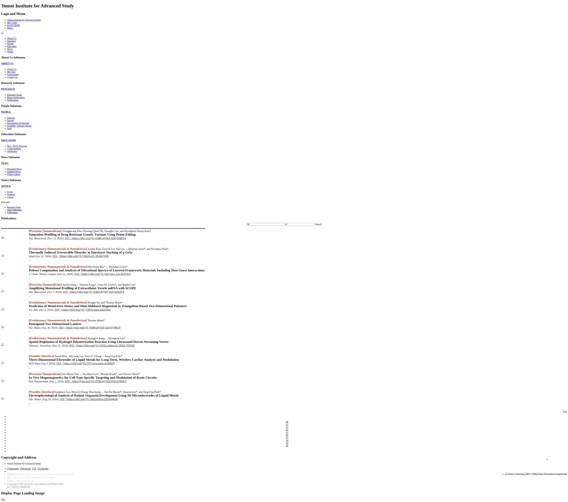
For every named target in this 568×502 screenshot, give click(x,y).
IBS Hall (11, 72)
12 (287, 424)
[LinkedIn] (42, 468)
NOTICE (6, 186)
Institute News (14, 171)
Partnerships (12, 74)
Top (3, 499)
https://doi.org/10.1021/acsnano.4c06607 (89, 363)
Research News (14, 169)
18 (287, 440)
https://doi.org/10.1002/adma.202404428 (92, 399)
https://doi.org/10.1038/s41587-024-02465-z (99, 238)
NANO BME (13, 25)
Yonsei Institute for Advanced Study (24, 20)
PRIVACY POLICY (558, 459)
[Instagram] (13, 468)
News (10, 49)
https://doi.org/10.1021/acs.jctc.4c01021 (106, 274)
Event (10, 192)
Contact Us (12, 77)
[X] (34, 468)
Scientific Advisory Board (19, 126)
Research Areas (14, 95)
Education (12, 46)
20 (287, 446)
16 (287, 435)
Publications (12, 100)
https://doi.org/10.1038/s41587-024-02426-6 (97, 292)
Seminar (11, 194)
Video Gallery (13, 174)
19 (287, 443)
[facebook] (25, 468)
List (565, 411)
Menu (10, 28)
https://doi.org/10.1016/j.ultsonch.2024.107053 (105, 345)
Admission (12, 151)
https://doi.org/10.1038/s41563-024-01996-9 (93, 327)
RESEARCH (8, 89)
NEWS (4, 163)
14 (287, 430)
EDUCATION (8, 140)
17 (287, 438)
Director (11, 118)
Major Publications (16, 97)
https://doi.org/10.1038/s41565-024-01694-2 (99, 381)
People (10, 43)
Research (11, 41)
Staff (9, 128)
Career (10, 197)
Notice (10, 51)
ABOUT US (7, 63)
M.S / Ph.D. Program (17, 146)
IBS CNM (12, 22)
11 (287, 422)
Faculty (10, 120)
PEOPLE (6, 112)
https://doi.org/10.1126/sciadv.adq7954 (86, 310)
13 (287, 427)
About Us (11, 38)
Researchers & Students (18, 123)
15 (287, 432)
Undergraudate (14, 148)
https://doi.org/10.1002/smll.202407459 (84, 256)
